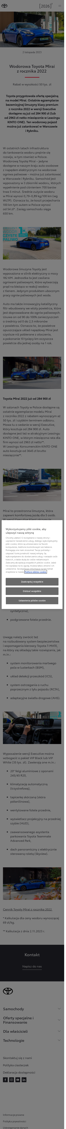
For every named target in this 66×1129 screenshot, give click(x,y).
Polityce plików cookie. (36, 571)
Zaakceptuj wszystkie (32, 581)
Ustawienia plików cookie (32, 600)
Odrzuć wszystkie (32, 591)
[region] (32, 564)
